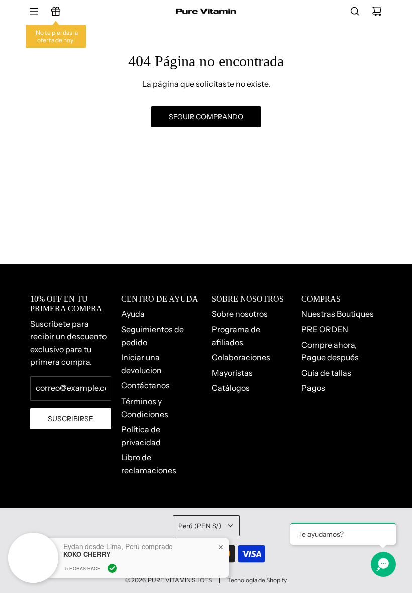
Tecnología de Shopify (257, 580)
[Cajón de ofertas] (56, 11)
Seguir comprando (206, 116)
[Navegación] (34, 11)
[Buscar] (355, 11)
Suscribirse (70, 418)
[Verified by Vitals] (112, 568)
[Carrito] (377, 11)
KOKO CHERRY (87, 554)
